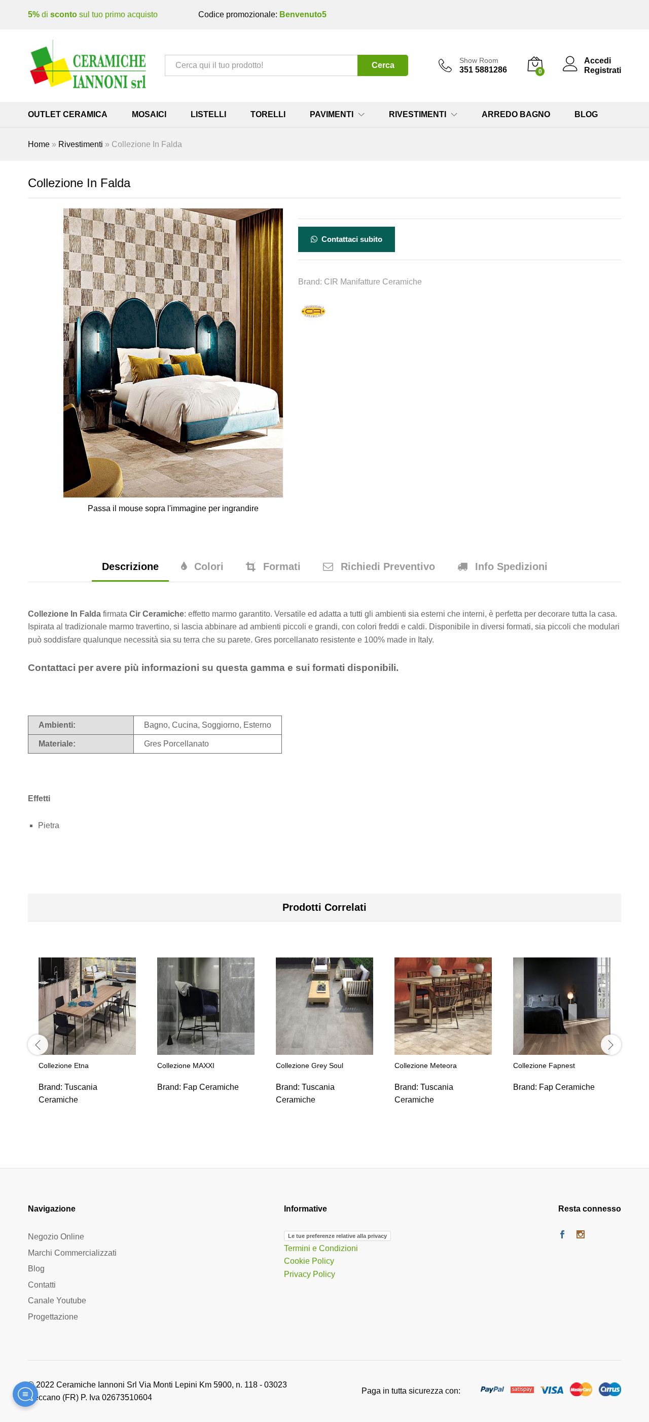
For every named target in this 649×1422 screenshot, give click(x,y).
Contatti (42, 1285)
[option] (87, 1043)
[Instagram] (580, 1235)
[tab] (130, 571)
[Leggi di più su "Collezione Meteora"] (443, 1048)
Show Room (478, 60)
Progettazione (53, 1316)
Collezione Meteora (425, 1065)
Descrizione (130, 566)
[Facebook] (562, 1235)
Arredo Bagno (516, 115)
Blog (586, 115)
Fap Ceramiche (211, 1087)
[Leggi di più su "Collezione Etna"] (87, 1048)
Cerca (383, 65)
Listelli (208, 115)
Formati (282, 566)
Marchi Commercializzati (72, 1253)
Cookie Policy (309, 1261)
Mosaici (149, 115)
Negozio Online (56, 1236)
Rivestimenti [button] (417, 115)
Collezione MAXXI (185, 1065)
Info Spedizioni (511, 566)
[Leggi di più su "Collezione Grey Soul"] (324, 1048)
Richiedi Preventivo (388, 566)
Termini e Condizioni (321, 1248)
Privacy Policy (309, 1274)
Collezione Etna (64, 1065)
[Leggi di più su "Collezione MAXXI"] (205, 1048)
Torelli (267, 115)
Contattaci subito (350, 239)
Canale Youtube (57, 1300)
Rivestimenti (80, 144)
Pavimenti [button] (331, 115)
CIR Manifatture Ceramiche (373, 281)
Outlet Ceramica (67, 115)
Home (39, 144)
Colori (209, 566)
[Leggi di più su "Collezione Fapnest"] (561, 1048)
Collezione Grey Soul (309, 1065)
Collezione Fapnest (544, 1065)
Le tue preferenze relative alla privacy (337, 1236)
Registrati (602, 70)
